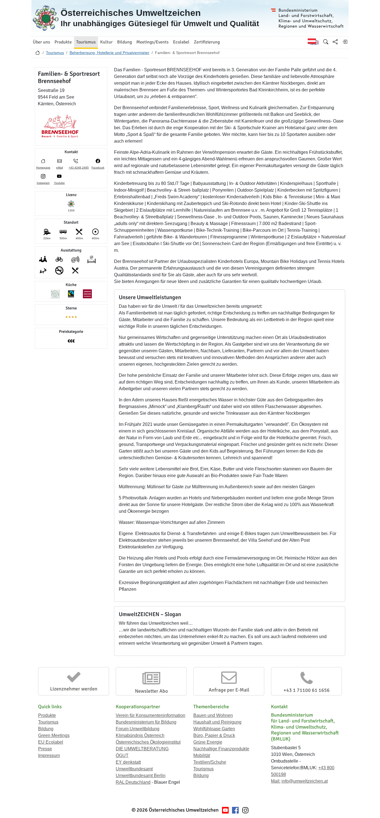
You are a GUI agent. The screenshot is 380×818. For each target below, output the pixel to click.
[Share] (335, 41)
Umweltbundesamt (134, 768)
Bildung (45, 728)
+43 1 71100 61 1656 (306, 690)
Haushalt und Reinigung (217, 722)
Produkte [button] (63, 42)
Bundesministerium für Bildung (146, 722)
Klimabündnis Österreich (140, 735)
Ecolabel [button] (181, 42)
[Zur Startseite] (37, 54)
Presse (45, 748)
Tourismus (55, 52)
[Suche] (325, 41)
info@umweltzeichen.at (305, 781)
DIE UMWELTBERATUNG (142, 748)
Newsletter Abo (151, 691)
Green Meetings (54, 735)
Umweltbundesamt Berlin (141, 775)
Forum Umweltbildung (137, 728)
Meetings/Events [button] (152, 42)
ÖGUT (122, 755)
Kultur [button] (106, 42)
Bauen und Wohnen (213, 715)
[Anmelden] (344, 41)
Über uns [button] (41, 42)
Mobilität (201, 755)
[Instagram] (245, 810)
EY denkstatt (128, 762)
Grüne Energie (207, 742)
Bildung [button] (124, 42)
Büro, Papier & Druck (214, 735)
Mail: (275, 781)
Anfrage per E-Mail (229, 690)
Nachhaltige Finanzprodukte (221, 748)
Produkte (47, 715)
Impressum (49, 755)
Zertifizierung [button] (207, 42)
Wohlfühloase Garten (214, 728)
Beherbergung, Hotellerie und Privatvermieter (109, 52)
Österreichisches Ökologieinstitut (148, 742)
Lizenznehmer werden (73, 689)
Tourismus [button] (86, 42)
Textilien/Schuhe (209, 762)
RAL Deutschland (133, 782)
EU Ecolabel (50, 742)
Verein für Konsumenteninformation (150, 715)
